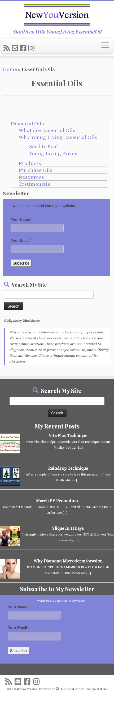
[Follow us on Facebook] (24, 48)
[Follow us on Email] (16, 48)
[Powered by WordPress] (57, 688)
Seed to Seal (43, 146)
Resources (31, 177)
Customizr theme (97, 689)
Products (30, 163)
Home (10, 69)
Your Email (21, 240)
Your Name (21, 219)
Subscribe (21, 263)
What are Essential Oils (47, 130)
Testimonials (34, 184)
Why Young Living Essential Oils (58, 137)
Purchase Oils (35, 170)
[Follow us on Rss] (7, 48)
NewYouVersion (27, 689)
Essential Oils (27, 124)
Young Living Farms (53, 153)
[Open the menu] (105, 45)
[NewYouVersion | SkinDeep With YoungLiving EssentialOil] (57, 15)
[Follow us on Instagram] (32, 48)
